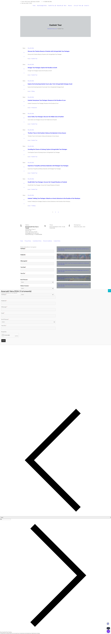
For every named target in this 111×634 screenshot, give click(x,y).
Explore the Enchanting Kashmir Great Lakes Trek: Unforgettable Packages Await (50, 84)
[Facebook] (24, 52)
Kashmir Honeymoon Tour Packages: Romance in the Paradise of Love (47, 100)
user (29, 58)
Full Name (23, 248)
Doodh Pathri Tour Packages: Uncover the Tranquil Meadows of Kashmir (47, 182)
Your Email (23, 267)
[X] (24, 56)
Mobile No (23, 254)
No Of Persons (24, 279)
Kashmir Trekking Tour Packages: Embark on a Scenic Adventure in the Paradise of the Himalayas (54, 198)
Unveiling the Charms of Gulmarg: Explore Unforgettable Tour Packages (47, 149)
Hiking (33, 91)
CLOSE (109, 290)
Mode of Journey (25, 285)
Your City (23, 273)
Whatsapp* (4, 307)
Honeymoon (34, 107)
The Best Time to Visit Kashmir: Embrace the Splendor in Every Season (47, 133)
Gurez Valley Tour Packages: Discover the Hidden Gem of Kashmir (46, 116)
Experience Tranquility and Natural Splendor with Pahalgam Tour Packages (48, 165)
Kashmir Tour (34, 58)
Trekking (33, 205)
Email (2, 313)
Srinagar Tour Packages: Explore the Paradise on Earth (42, 67)
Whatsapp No (24, 261)
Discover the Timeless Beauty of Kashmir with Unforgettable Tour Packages (48, 51)
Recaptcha (3, 331)
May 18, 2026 (31, 48)
